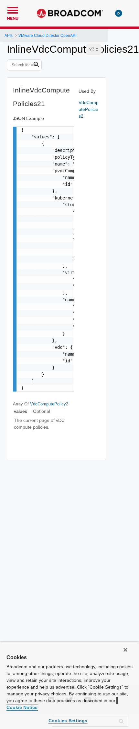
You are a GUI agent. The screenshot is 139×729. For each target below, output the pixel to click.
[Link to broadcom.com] (70, 13)
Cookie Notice (21, 707)
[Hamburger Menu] (12, 9)
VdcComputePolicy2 (49, 404)
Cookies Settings (68, 720)
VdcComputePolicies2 (89, 109)
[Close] (125, 650)
